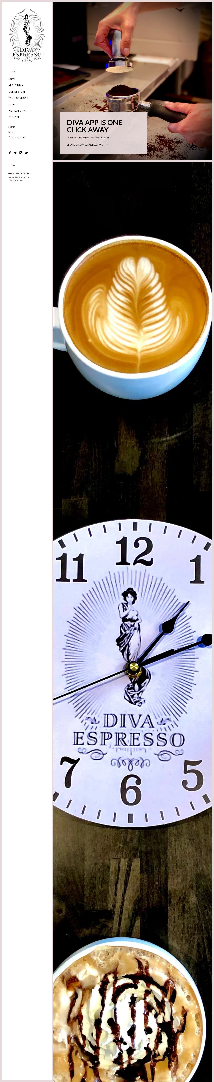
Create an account (17, 137)
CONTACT (13, 117)
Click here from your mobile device (85, 145)
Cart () (12, 72)
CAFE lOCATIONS (18, 98)
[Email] (26, 152)
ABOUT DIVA (15, 85)
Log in (11, 132)
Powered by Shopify (15, 180)
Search (11, 127)
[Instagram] (20, 152)
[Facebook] (9, 152)
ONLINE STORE (17, 92)
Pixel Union (24, 177)
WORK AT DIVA (17, 111)
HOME (12, 79)
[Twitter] (15, 152)
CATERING (14, 104)
